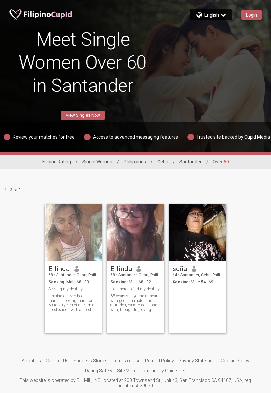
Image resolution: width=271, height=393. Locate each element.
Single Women (97, 161)
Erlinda (59, 269)
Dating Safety (98, 370)
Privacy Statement (197, 360)
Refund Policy (159, 360)
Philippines (135, 161)
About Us (31, 360)
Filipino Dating (56, 161)
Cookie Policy (235, 360)
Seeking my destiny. (65, 289)
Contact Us (57, 360)
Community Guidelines (162, 370)
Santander (190, 161)
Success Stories (90, 360)
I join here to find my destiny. (135, 289)
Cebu (162, 161)
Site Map (126, 370)
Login (251, 15)
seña (180, 269)
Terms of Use (126, 360)
